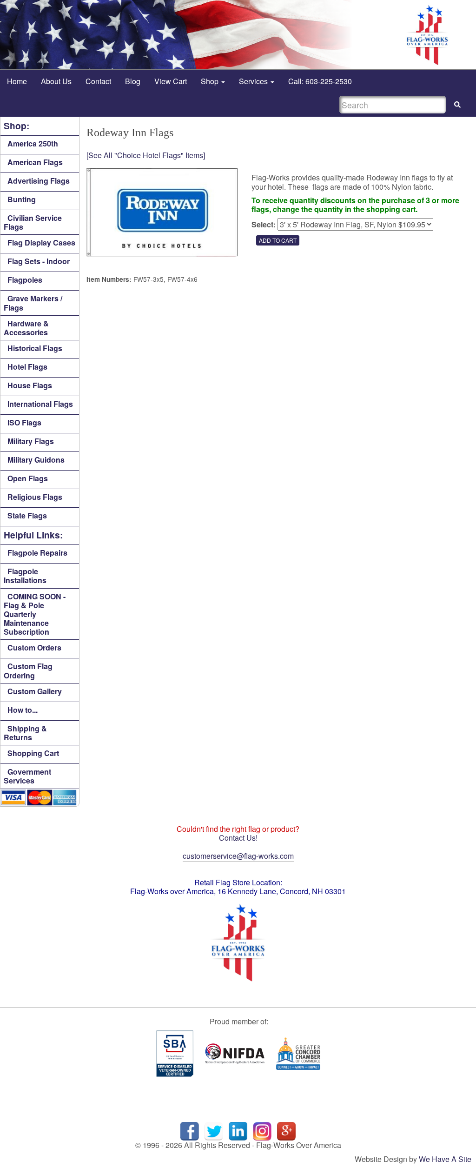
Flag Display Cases (41, 242)
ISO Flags (24, 422)
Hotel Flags (27, 366)
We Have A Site (445, 1159)
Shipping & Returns (25, 733)
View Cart (170, 81)
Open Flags (27, 478)
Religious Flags (34, 496)
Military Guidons (36, 459)
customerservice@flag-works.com (238, 855)
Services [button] (254, 81)
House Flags (29, 385)
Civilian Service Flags (33, 222)
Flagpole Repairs (37, 552)
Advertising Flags (38, 180)
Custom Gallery (34, 691)
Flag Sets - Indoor (38, 261)
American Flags (35, 162)
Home (17, 81)
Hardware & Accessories (26, 328)
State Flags (27, 515)
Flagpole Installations (25, 575)
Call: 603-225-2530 (320, 81)
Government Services (27, 776)
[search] (457, 105)
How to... (22, 709)
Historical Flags (34, 348)
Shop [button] (210, 81)
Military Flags (30, 441)
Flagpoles (24, 279)
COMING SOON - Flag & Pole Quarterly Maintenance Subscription (35, 614)
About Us (56, 81)
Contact (98, 81)
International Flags (40, 403)
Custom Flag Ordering (28, 670)
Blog (132, 81)
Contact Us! (238, 837)
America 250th (32, 143)
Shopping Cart (33, 753)
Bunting (21, 199)
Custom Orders (34, 647)
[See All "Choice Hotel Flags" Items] (145, 155)
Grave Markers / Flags (33, 302)
